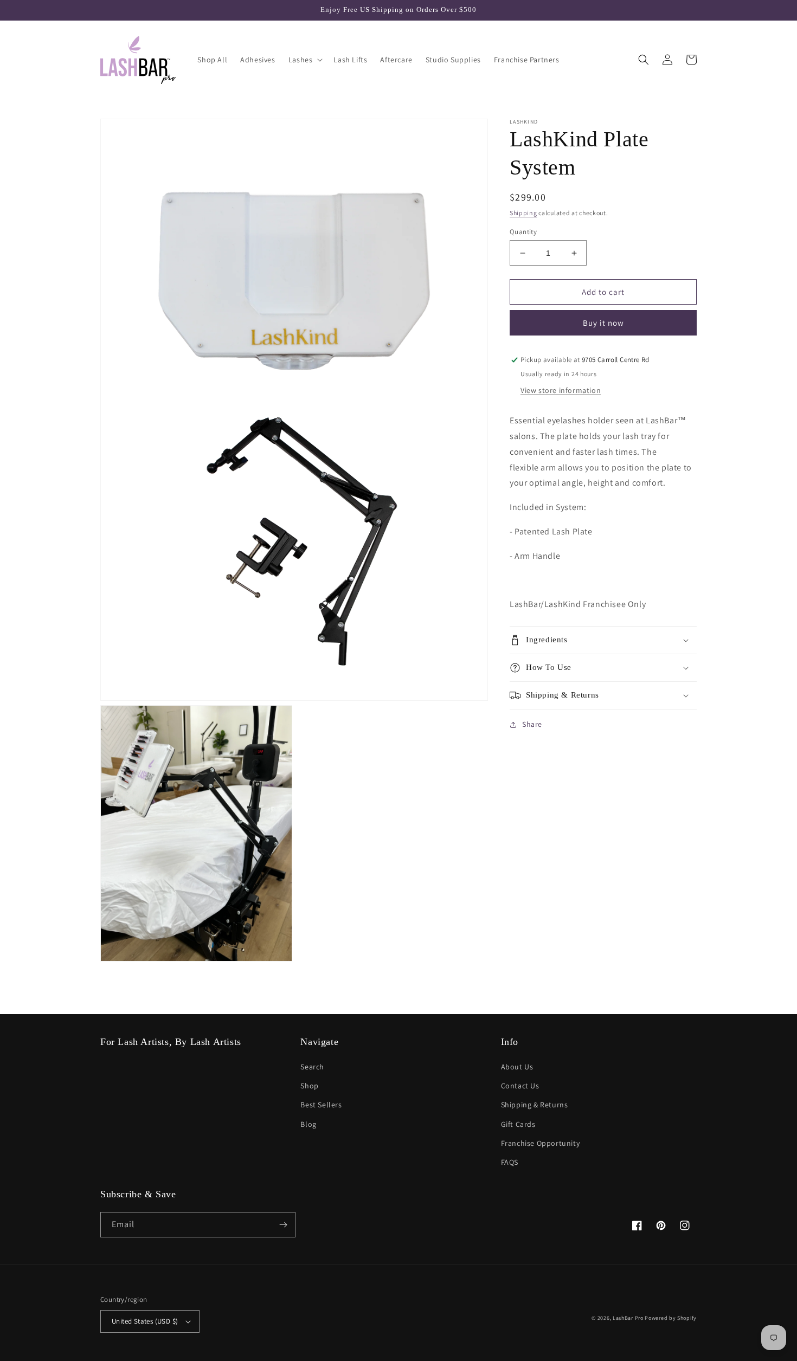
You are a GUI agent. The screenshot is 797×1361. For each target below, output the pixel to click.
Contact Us (520, 1086)
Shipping (523, 213)
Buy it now (603, 323)
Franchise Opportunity (540, 1143)
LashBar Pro (628, 1317)
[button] (304, 59)
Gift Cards (518, 1124)
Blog (308, 1124)
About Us (517, 1067)
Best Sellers (321, 1105)
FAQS (509, 1162)
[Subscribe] (283, 1224)
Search (312, 1067)
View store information (560, 390)
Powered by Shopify (671, 1317)
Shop (309, 1086)
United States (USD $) (145, 1321)
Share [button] (532, 724)
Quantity (523, 231)
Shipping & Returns (534, 1105)
